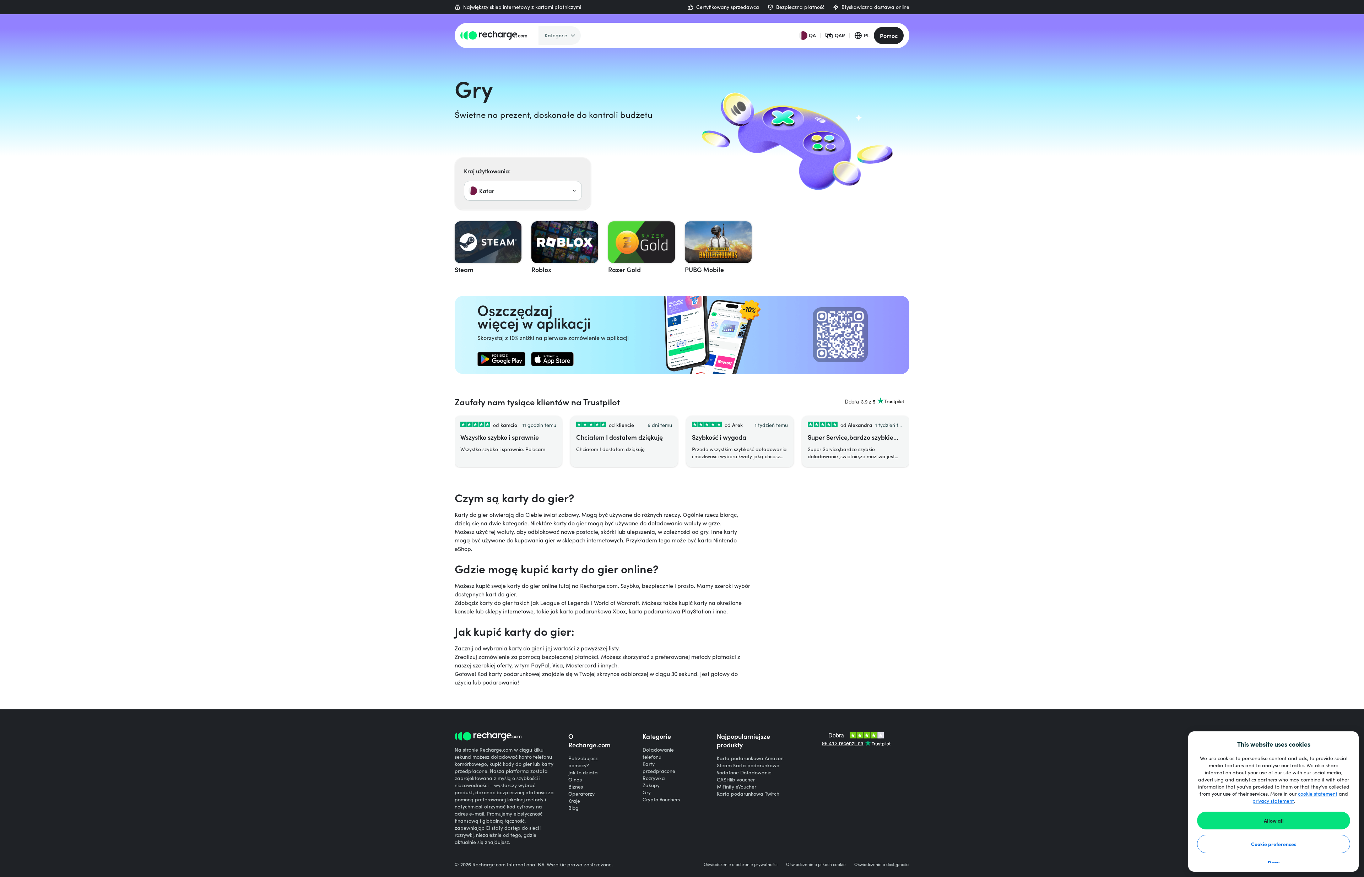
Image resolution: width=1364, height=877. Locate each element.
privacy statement (1273, 800)
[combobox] (523, 190)
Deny (1273, 862)
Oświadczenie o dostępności (881, 864)
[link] (501, 359)
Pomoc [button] (889, 35)
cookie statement (1317, 793)
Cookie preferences (1274, 844)
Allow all (1274, 820)
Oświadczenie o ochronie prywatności (741, 864)
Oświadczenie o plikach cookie (816, 864)
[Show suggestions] (574, 190)
